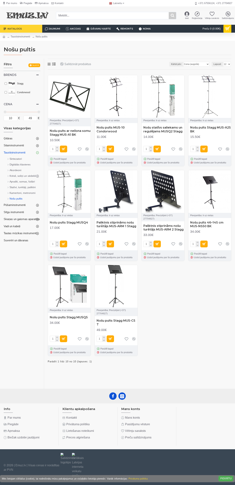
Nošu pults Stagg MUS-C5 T (116, 322)
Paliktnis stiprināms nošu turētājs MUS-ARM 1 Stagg (116, 224)
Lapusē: (218, 64)
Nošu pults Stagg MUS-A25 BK (210, 129)
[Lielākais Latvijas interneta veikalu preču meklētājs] (78, 467)
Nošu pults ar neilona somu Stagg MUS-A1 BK (70, 132)
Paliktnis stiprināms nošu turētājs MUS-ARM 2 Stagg (163, 227)
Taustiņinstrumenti (20, 36)
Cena (8, 104)
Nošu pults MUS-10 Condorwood (111, 129)
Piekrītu (226, 478)
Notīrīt (35, 65)
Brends (10, 75)
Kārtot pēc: (176, 64)
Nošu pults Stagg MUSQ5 (69, 317)
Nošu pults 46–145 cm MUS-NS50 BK (206, 224)
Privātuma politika (138, 478)
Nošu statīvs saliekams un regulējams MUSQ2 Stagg (162, 129)
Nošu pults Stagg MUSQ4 (69, 222)
